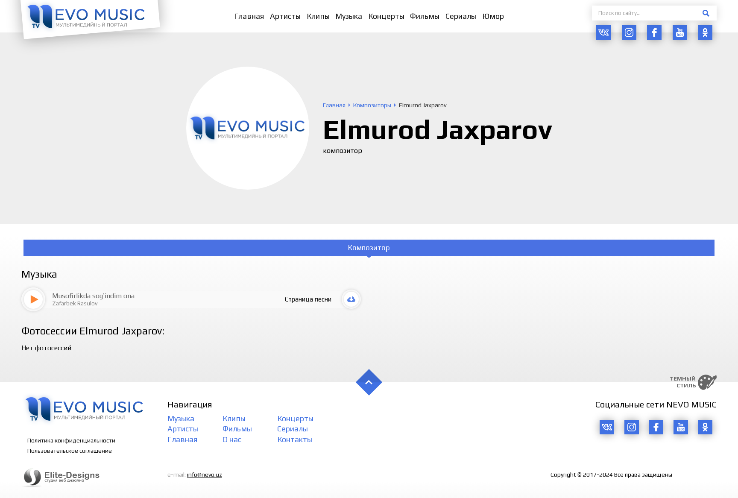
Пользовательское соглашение (69, 450)
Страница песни (308, 299)
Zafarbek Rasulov (74, 303)
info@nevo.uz (204, 474)
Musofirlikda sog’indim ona (93, 296)
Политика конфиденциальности (71, 440)
